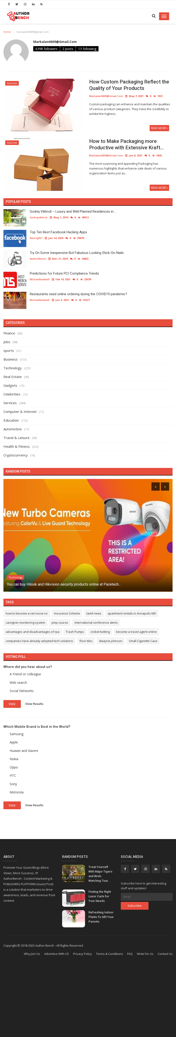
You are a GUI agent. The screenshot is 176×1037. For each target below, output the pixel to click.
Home (7, 31)
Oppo (14, 767)
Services (10, 402)
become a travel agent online (136, 632)
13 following (87, 49)
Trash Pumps (75, 632)
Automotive (12, 429)
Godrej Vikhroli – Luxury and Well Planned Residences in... (73, 211)
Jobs (6, 341)
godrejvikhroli (38, 217)
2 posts (67, 49)
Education (11, 420)
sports (8, 350)
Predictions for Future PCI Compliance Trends (64, 273)
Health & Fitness (16, 446)
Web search (18, 682)
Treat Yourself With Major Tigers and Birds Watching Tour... (100, 873)
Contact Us (165, 954)
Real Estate (12, 376)
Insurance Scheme (67, 613)
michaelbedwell (40, 279)
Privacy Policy (82, 954)
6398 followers (47, 49)
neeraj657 (36, 238)
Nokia (14, 759)
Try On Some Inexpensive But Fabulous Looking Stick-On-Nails (77, 253)
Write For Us (145, 954)
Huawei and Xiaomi (24, 750)
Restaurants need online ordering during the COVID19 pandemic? (78, 294)
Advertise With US (56, 954)
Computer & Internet (20, 411)
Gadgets (10, 385)
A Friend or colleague (25, 674)
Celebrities (11, 394)
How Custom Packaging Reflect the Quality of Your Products (129, 85)
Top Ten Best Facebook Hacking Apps (58, 232)
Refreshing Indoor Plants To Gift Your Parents (101, 917)
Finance (9, 333)
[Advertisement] (88, 1000)
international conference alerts (96, 622)
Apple (14, 742)
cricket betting (100, 632)
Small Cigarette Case (143, 641)
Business (12, 83)
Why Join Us (32, 954)
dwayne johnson (110, 641)
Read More (159, 128)
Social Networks (22, 691)
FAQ (130, 954)
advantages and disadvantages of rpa (32, 632)
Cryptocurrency (15, 455)
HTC (13, 775)
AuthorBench (38, 258)
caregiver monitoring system (25, 622)
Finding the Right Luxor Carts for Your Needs (99, 896)
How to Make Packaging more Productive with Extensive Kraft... (126, 144)
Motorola (17, 792)
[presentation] (155, 486)
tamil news (93, 613)
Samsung (16, 734)
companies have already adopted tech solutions (39, 641)
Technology (12, 368)
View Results (34, 704)
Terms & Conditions (109, 954)
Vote (12, 704)
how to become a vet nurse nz (27, 613)
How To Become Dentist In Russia (34, 584)
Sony (13, 784)
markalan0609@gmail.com (55, 41)
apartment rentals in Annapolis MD (132, 613)
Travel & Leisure (16, 437)
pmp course (60, 622)
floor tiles (86, 641)
